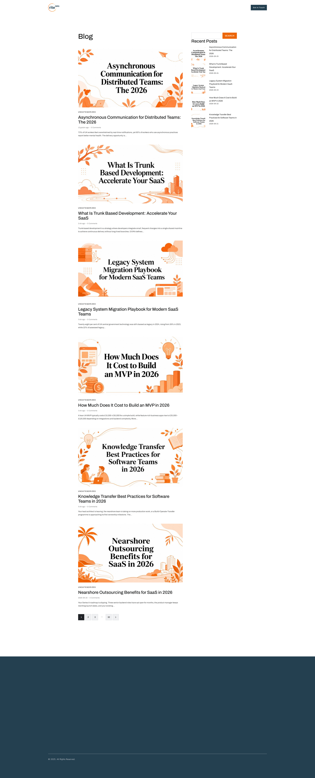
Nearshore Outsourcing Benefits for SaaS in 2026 (125, 592)
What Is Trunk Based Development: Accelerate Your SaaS (127, 215)
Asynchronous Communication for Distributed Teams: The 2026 (129, 119)
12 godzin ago (83, 127)
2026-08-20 (82, 598)
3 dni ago (81, 319)
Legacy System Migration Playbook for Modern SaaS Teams (128, 311)
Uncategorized (87, 112)
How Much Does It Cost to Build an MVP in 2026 (123, 405)
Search (229, 36)
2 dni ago (81, 223)
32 (110, 616)
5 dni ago (81, 507)
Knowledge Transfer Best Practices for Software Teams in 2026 (123, 498)
